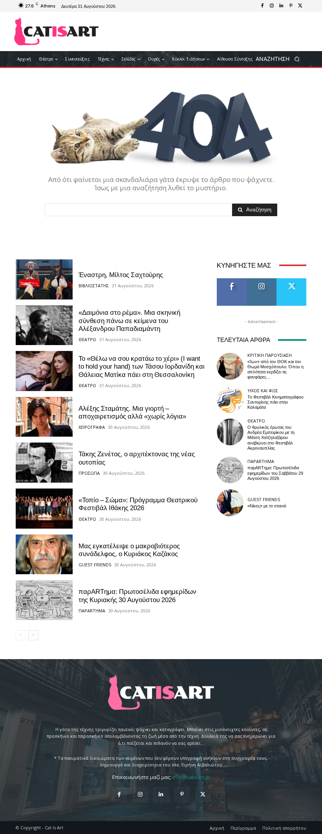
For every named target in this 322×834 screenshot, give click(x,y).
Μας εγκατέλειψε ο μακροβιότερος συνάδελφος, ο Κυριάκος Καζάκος (129, 550)
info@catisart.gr (191, 777)
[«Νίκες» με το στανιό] (230, 502)
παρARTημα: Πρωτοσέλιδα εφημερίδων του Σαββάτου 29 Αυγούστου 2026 (275, 473)
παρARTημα (92, 610)
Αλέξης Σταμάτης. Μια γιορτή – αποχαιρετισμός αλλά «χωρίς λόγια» (132, 412)
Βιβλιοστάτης (94, 285)
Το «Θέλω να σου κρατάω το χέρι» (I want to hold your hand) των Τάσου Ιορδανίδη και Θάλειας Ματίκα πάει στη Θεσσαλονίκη (142, 366)
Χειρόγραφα (92, 427)
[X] (300, 6)
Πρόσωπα (89, 473)
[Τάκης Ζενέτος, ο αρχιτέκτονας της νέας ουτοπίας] (44, 463)
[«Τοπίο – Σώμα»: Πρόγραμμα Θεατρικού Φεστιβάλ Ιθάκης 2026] (44, 509)
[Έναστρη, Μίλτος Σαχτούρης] (44, 279)
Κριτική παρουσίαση (269, 355)
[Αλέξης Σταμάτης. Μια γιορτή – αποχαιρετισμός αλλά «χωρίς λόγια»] (44, 417)
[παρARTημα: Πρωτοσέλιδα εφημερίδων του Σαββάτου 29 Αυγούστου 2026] (230, 470)
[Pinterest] (290, 6)
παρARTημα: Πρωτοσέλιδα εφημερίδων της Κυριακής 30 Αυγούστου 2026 (137, 595)
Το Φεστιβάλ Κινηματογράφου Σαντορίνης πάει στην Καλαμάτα (275, 402)
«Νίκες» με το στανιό (266, 506)
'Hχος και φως (262, 390)
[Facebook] (262, 6)
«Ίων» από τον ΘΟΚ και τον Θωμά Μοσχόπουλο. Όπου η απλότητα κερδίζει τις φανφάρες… (275, 369)
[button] (280, 59)
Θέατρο (87, 339)
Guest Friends (95, 564)
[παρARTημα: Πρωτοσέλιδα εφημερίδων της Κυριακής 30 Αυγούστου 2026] (44, 600)
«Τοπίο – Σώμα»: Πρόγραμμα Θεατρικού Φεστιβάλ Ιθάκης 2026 (138, 504)
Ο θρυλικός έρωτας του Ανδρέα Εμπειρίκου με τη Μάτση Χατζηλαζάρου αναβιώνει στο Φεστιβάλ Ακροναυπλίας (271, 438)
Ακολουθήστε (264, 281)
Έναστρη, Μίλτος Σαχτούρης (121, 275)
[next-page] (33, 635)
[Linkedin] (281, 6)
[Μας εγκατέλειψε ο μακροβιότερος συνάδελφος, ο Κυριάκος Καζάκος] (44, 555)
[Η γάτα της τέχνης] (56, 31)
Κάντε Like (231, 281)
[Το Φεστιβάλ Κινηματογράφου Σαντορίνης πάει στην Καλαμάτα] (230, 399)
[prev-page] (21, 635)
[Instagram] (271, 6)
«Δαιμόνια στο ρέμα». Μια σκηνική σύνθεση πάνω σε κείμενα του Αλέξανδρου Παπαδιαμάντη (129, 320)
